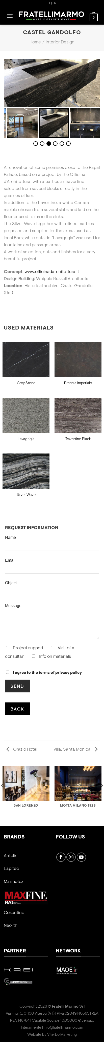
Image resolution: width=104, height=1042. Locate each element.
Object (11, 582)
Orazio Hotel (24, 749)
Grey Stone (26, 383)
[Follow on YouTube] (81, 857)
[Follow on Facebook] (61, 857)
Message (13, 605)
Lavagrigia (26, 439)
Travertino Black (78, 439)
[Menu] (9, 16)
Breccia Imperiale (78, 383)
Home (35, 42)
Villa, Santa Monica (73, 749)
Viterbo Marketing (62, 1035)
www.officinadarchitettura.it (51, 272)
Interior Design (60, 42)
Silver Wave (26, 495)
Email (10, 560)
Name (10, 537)
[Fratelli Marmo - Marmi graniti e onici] (51, 16)
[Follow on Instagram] (71, 857)
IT (49, 3)
